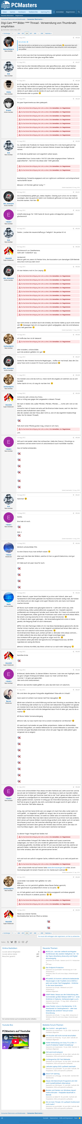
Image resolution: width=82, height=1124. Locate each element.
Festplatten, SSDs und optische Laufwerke (59, 1056)
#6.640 (78, 437)
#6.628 (78, 81)
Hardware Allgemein (52, 1032)
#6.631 (78, 192)
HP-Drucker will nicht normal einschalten (61, 1035)
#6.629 (78, 99)
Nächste (48, 33)
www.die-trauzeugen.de (56, 867)
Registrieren (19, 15)
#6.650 (78, 910)
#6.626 (78, 38)
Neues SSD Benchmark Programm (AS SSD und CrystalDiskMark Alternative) (61, 1082)
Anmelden (55, 108)
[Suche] (79, 12)
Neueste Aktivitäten (7, 15)
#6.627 (78, 62)
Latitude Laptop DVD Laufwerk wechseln (61, 1066)
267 (31, 33)
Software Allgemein (52, 991)
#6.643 (78, 543)
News (5, 12)
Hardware (22, 12)
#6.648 (78, 787)
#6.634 (78, 247)
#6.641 (78, 495)
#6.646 (78, 670)
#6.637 (78, 357)
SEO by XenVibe (23, 1122)
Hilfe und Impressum (66, 1118)
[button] (2, 1118)
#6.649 (78, 877)
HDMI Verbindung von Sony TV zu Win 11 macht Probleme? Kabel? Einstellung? (61, 1044)
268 (35, 33)
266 (27, 33)
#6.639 (78, 393)
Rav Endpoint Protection (55, 967)
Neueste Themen (50, 948)
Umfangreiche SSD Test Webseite (58, 1059)
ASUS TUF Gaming (52, 1074)
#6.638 (78, 375)
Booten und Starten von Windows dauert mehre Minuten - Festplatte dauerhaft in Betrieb (61, 1092)
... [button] (15, 33)
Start (75, 1118)
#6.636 (78, 335)
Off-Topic (49, 964)
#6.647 (78, 690)
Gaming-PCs (45, 12)
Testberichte (33, 12)
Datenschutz (54, 1118)
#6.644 (78, 593)
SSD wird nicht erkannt (54, 1052)
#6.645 (78, 651)
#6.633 (78, 228)
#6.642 (78, 513)
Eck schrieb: (22, 42)
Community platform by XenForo (46, 1122)
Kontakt (45, 1118)
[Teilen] (73, 38)
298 (42, 33)
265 (23, 33)
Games (12, 12)
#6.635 (78, 267)
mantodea (6, 30)
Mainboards (50, 1078)
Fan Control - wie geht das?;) (56, 1028)
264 (19, 33)
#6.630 (78, 141)
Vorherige (7, 33)
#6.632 (78, 210)
